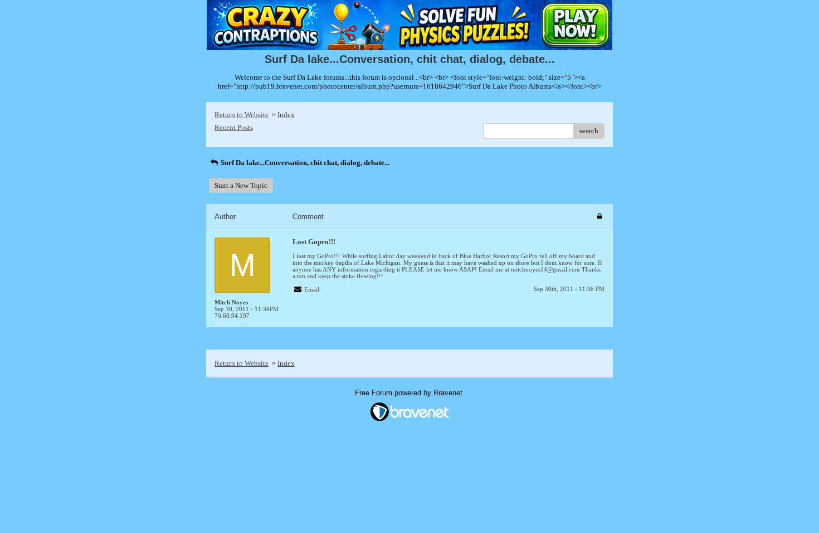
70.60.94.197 (232, 315)
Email (311, 289)
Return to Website (241, 114)
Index (286, 114)
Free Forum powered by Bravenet (410, 393)
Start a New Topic (240, 185)
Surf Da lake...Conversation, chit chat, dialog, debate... (304, 162)
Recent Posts (233, 127)
